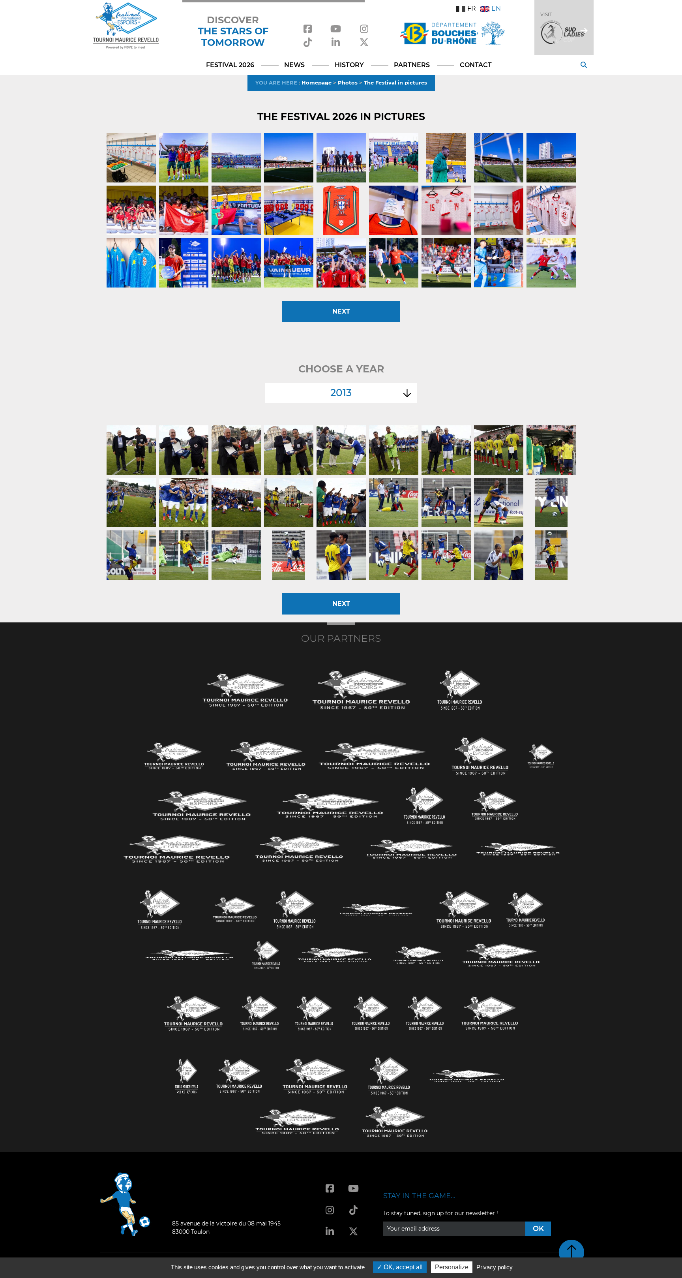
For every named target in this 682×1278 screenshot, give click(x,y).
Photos (348, 82)
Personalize (451, 1267)
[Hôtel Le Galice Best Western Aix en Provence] (193, 1012)
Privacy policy (494, 1267)
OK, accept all (402, 1267)
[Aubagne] (174, 755)
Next (341, 311)
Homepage (317, 82)
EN (496, 8)
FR (471, 8)
